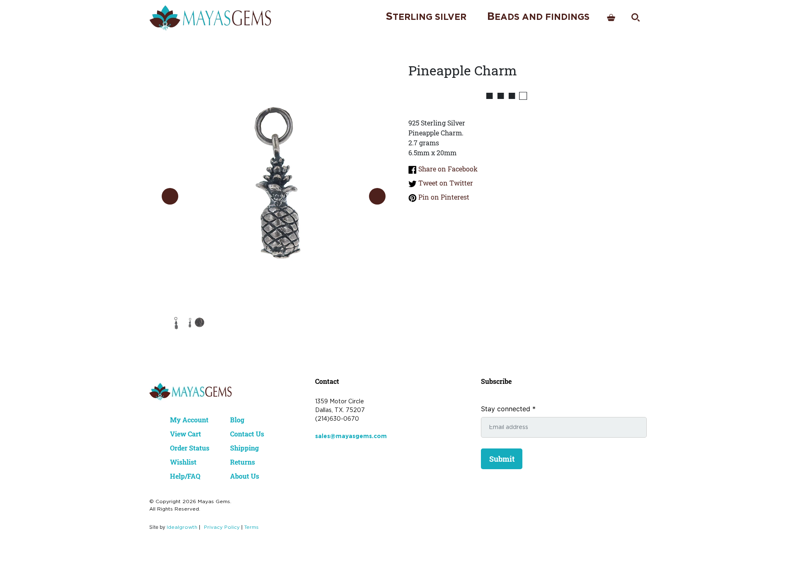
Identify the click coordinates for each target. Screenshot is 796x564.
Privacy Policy (222, 527)
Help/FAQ (185, 476)
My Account (189, 419)
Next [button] (377, 196)
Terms (251, 527)
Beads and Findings (538, 17)
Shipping (244, 447)
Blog (237, 419)
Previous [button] (170, 196)
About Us (244, 476)
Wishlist (183, 462)
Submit (501, 459)
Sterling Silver (426, 17)
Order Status (189, 447)
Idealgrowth (182, 527)
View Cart (185, 433)
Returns (242, 462)
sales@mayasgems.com (351, 436)
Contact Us (247, 433)
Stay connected (508, 409)
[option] (273, 188)
